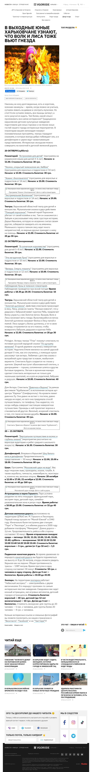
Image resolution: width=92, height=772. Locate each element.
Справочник (24, 4)
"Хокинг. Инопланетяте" (17, 178)
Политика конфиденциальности (13, 755)
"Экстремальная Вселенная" (19, 195)
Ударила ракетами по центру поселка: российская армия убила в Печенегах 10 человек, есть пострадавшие (74, 692)
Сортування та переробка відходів (47, 13)
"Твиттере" (39, 620)
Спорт (77, 16)
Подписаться (48, 740)
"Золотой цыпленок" (15, 305)
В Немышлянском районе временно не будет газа (17, 689)
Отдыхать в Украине (41, 10)
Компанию (73, 4)
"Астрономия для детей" (31, 155)
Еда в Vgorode (27, 13)
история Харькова (72, 10)
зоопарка (35, 580)
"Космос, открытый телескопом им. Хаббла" (27, 167)
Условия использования (11, 753)
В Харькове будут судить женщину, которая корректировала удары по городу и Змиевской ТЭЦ (45, 663)
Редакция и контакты (33, 753)
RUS (81, 4)
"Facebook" (23, 620)
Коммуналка (41, 16)
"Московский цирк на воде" (37, 467)
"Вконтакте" (11, 620)
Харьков (53, 747)
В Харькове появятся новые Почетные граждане (46, 689)
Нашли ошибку (8, 625)
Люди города (53, 16)
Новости (8, 4)
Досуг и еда (67, 16)
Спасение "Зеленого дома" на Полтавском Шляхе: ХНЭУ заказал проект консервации (17, 663)
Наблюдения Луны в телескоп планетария (26, 285)
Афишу (66, 4)
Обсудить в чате (18, 625)
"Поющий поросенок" (15, 212)
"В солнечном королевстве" (33, 246)
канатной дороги (23, 557)
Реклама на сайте (54, 753)
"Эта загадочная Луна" (16, 257)
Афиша (15, 4)
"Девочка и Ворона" (39, 387)
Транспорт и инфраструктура (22, 16)
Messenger (44, 728)
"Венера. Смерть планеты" (18, 268)
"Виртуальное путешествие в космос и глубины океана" (31, 438)
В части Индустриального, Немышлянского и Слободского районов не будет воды (73, 663)
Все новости (46, 20)
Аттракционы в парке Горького (21, 493)
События (66, 13)
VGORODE (43, 747)
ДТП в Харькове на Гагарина (21, 10)
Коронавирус (57, 10)
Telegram (28, 728)
